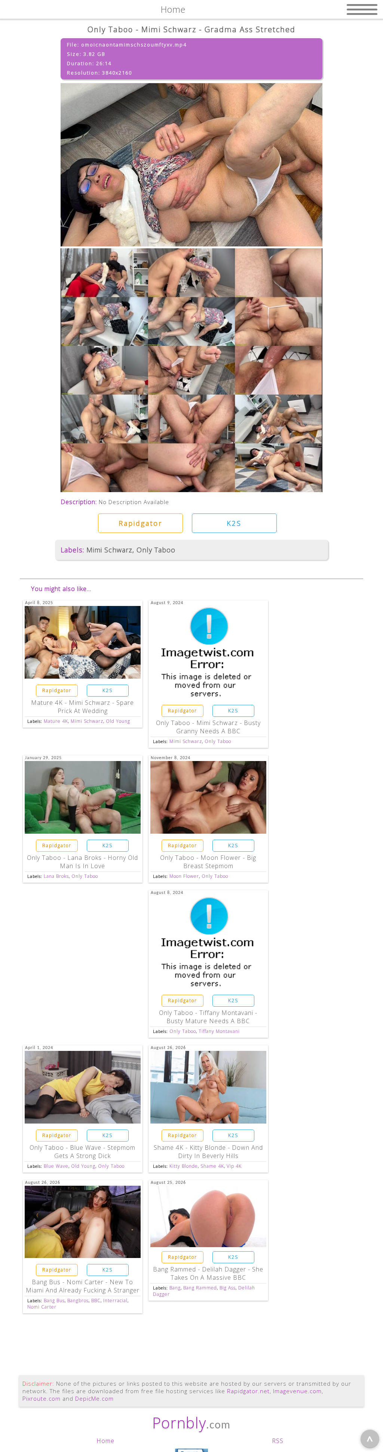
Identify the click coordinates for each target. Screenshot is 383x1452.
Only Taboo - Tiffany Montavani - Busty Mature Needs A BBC (208, 1017)
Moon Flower (184, 876)
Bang (175, 1288)
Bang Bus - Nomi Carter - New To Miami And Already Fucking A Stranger (83, 1286)
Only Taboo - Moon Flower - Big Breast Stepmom (208, 862)
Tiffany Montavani (219, 1031)
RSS (278, 1441)
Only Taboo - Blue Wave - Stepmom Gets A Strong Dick (82, 1151)
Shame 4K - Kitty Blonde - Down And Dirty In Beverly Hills (208, 1151)
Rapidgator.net (248, 1391)
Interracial (115, 1300)
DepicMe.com (94, 1398)
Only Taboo (156, 549)
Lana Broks (56, 876)
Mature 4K (56, 721)
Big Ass (228, 1288)
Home (105, 1441)
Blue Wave (56, 1166)
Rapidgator (140, 523)
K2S (234, 523)
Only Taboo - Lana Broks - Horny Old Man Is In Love (82, 862)
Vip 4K (234, 1166)
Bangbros (78, 1300)
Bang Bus (54, 1300)
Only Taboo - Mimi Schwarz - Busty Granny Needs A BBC (208, 727)
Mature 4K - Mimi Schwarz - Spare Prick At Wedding (82, 706)
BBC (96, 1300)
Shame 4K (212, 1166)
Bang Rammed (200, 1288)
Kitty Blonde (183, 1166)
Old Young (118, 721)
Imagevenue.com (297, 1391)
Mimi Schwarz (109, 549)
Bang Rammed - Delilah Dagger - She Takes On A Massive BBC (208, 1273)
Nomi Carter (41, 1307)
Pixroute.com (41, 1398)
